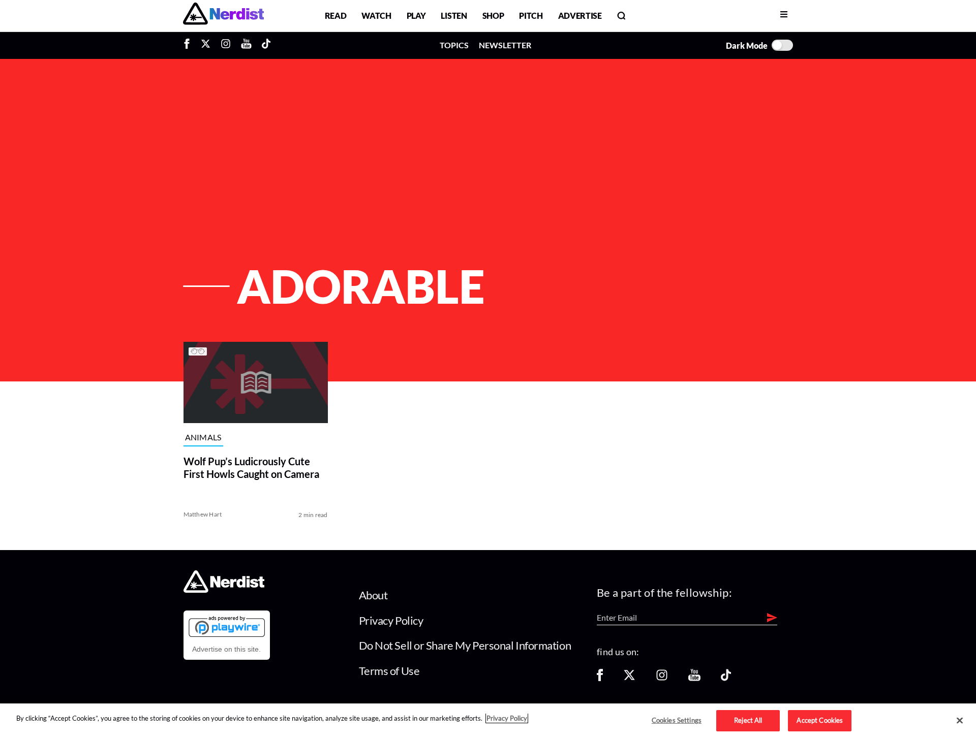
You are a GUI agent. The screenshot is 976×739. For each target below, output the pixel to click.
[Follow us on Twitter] (629, 678)
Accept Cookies (820, 720)
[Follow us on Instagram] (662, 678)
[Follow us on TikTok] (726, 678)
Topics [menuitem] (454, 45)
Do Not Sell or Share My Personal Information (465, 645)
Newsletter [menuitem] (505, 45)
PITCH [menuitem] (530, 15)
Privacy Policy (391, 620)
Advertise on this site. (226, 649)
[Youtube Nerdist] (246, 45)
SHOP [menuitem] (493, 15)
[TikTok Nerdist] (266, 45)
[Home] (224, 590)
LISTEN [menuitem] (454, 15)
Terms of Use (389, 671)
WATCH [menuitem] (376, 15)
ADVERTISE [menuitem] (580, 15)
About (373, 595)
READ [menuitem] (336, 15)
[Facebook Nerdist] (189, 45)
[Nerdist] (223, 15)
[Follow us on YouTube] (694, 678)
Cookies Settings (677, 720)
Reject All (748, 720)
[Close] (960, 721)
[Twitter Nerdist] (206, 45)
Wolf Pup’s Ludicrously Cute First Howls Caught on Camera (251, 467)
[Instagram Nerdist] (226, 45)
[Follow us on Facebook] (600, 678)
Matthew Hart (203, 514)
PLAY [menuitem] (416, 15)
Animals (203, 437)
